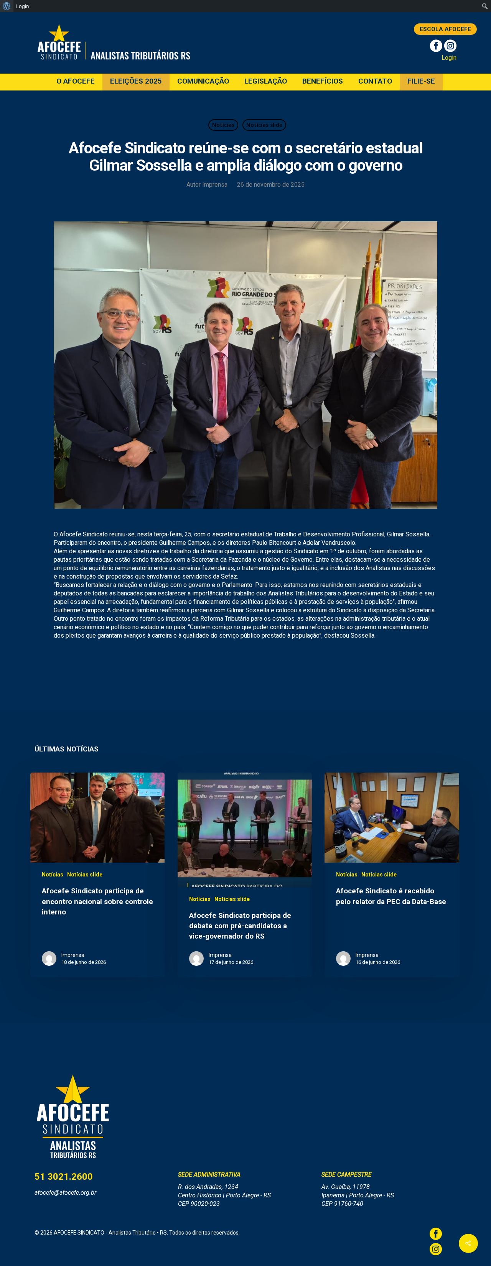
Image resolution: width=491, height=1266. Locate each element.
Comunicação (203, 81)
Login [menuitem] (22, 6)
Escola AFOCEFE (445, 29)
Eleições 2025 (136, 81)
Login (449, 57)
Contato (375, 81)
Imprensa (214, 184)
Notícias (223, 124)
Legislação (265, 81)
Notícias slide (264, 124)
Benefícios (322, 81)
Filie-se (421, 81)
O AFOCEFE (75, 81)
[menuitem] (6, 6)
